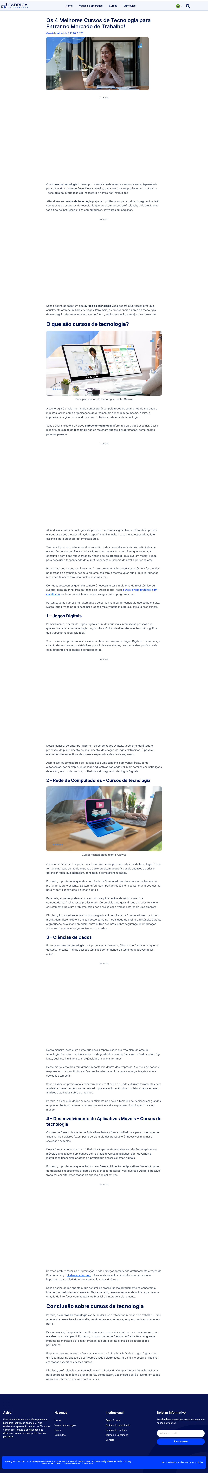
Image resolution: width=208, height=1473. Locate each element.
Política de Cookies (116, 1430)
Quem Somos (113, 1420)
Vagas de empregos (91, 5)
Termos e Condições (117, 1435)
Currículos (130, 5)
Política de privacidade (118, 1425)
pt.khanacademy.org (78, 1275)
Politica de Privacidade (172, 1462)
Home (69, 5)
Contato (110, 1439)
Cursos (113, 5)
